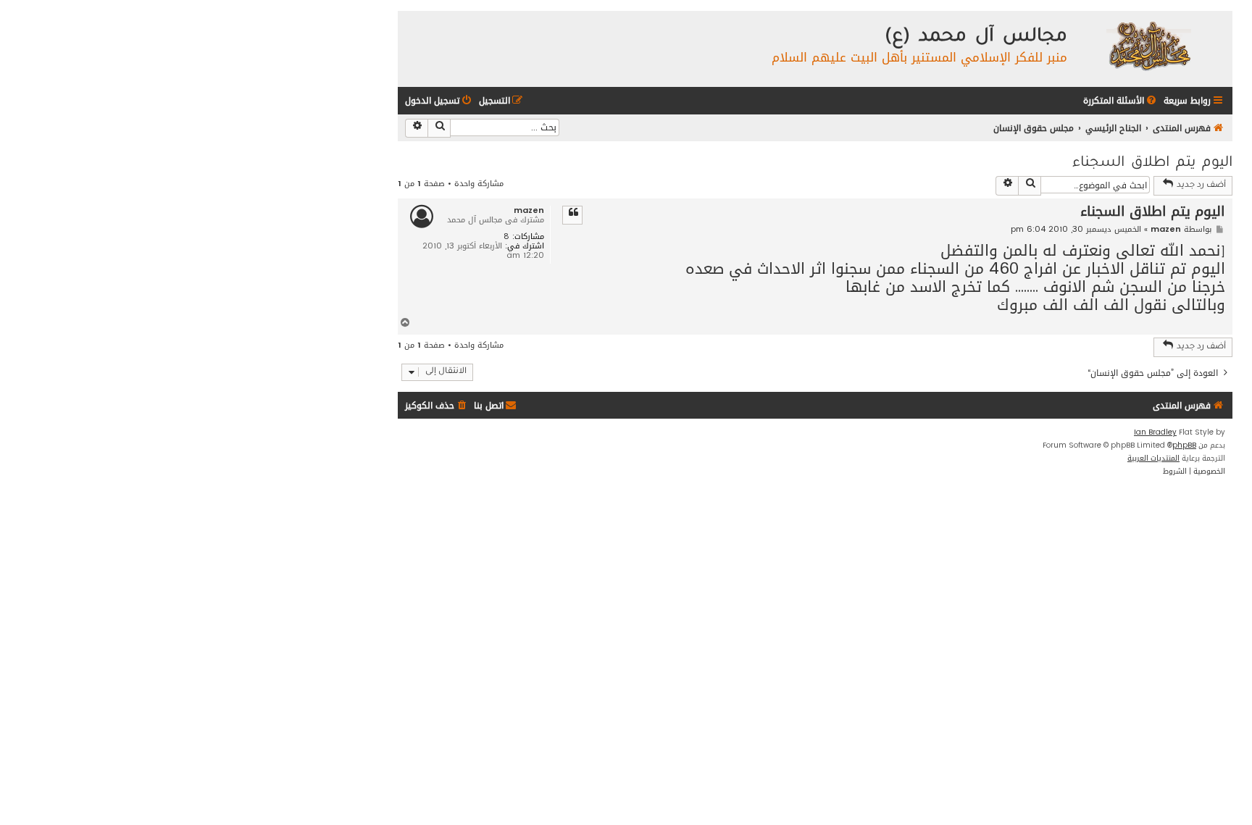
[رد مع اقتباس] (572, 215)
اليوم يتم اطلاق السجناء (1152, 164)
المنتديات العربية (1153, 458)
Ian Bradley (1155, 432)
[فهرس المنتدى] (1148, 45)
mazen (529, 210)
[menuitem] (1121, 101)
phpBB (1184, 445)
